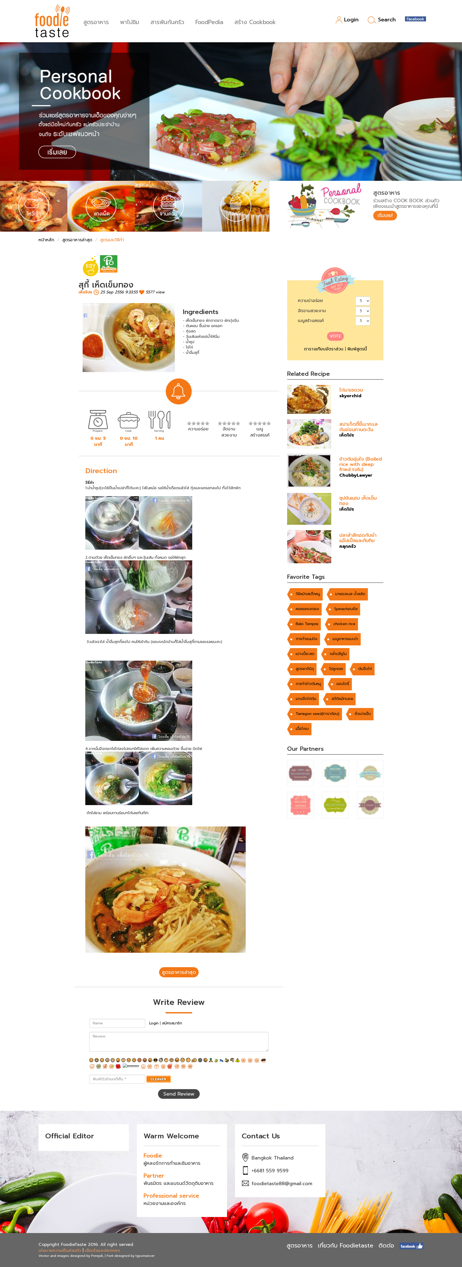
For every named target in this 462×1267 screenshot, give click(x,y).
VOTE (335, 336)
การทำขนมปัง (306, 639)
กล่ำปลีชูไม (338, 654)
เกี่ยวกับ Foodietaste (345, 1245)
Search (387, 20)
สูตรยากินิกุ (305, 669)
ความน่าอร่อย (310, 300)
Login (351, 20)
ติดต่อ (386, 1245)
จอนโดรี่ (342, 684)
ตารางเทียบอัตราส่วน (323, 349)
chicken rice (344, 624)
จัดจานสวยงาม (312, 311)
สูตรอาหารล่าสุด (77, 240)
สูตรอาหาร (96, 21)
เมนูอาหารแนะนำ (345, 639)
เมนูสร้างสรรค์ (311, 320)
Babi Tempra (307, 624)
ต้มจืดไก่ (365, 669)
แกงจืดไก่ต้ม (306, 699)
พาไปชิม (129, 21)
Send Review (178, 1094)
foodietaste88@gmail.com (282, 1183)
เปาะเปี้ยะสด (305, 654)
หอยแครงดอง (307, 609)
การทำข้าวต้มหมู (308, 684)
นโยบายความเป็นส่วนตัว (59, 1250)
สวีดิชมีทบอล (342, 699)
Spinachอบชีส (345, 609)
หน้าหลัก (46, 240)
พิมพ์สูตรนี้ (357, 349)
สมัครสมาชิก (172, 1023)
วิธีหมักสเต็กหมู (308, 594)
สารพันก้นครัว (167, 21)
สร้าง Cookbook (255, 21)
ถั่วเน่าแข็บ (363, 714)
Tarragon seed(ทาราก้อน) (317, 714)
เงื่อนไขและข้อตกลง (102, 1250)
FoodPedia (209, 21)
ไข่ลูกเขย (336, 669)
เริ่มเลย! (385, 215)
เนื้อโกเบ (302, 729)
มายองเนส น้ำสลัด (350, 594)
